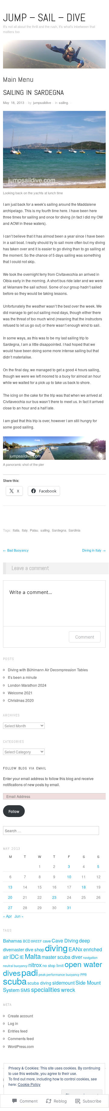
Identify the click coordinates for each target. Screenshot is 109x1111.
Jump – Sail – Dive (44, 18)
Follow (13, 811)
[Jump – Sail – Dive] (54, 56)
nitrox (35, 965)
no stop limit (53, 965)
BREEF (36, 941)
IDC (14, 956)
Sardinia (74, 530)
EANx (75, 949)
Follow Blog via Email (24, 768)
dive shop (34, 949)
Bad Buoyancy (16, 550)
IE (22, 957)
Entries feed (17, 1030)
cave (47, 941)
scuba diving (39, 983)
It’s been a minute (22, 677)
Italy (24, 530)
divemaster (13, 949)
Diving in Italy (94, 550)
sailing (63, 102)
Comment (84, 636)
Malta (33, 956)
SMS (25, 990)
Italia (16, 530)
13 (10, 886)
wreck (68, 989)
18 (84, 886)
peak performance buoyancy (59, 974)
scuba (15, 980)
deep (84, 940)
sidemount (63, 982)
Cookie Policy (29, 1084)
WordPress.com (21, 1046)
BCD (26, 941)
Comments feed (21, 1038)
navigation (90, 957)
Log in (13, 1023)
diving (56, 947)
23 (54, 897)
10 (69, 876)
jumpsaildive (42, 102)
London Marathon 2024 (27, 685)
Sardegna (59, 530)
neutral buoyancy (15, 965)
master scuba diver (62, 956)
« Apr (7, 916)
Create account (20, 1015)
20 (10, 897)
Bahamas (12, 940)
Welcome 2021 (20, 692)
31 (69, 907)
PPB (83, 974)
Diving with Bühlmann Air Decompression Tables (48, 669)
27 (10, 907)
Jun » (19, 916)
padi (29, 972)
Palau (34, 530)
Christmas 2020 (21, 700)
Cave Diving (65, 940)
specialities (45, 989)
